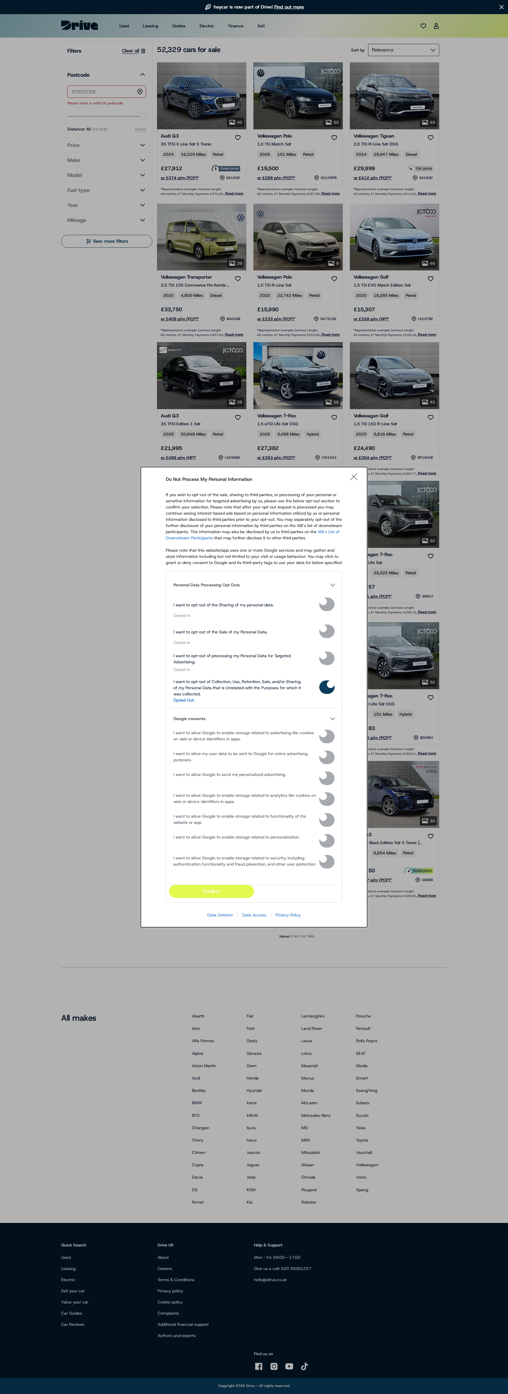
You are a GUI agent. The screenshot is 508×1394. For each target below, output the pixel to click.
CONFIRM (211, 891)
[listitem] (254, 585)
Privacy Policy (288, 915)
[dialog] (254, 697)
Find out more (289, 7)
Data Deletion (220, 915)
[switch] (327, 604)
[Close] (355, 479)
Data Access (254, 915)
